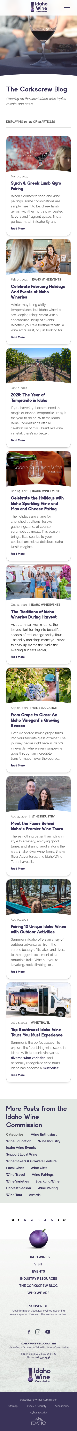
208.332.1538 (42, 1357)
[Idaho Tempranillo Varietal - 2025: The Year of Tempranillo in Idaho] (38, 383)
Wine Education (44, 707)
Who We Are (38, 1293)
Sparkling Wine (48, 1181)
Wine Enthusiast (44, 1134)
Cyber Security (38, 1412)
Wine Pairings (43, 1175)
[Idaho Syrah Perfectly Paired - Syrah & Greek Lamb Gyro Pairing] (38, 171)
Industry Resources (38, 1279)
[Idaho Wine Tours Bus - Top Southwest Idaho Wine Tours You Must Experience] (38, 1018)
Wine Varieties (17, 1181)
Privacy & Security (36, 1406)
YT (48, 1332)
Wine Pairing (48, 1188)
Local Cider (15, 1168)
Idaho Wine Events (46, 279)
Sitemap (12, 1406)
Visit (38, 1264)
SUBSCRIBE (38, 1306)
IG (38, 1332)
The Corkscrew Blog (38, 1286)
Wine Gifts (39, 1168)
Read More (18, 228)
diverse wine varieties (28, 1058)
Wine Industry (43, 816)
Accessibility (62, 1406)
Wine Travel (40, 1022)
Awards (34, 1195)
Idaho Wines (39, 1257)
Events (38, 1271)
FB (29, 1332)
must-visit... (52, 1068)
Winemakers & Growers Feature (31, 1161)
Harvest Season (18, 1188)
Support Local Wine (21, 1154)
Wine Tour (14, 1195)
